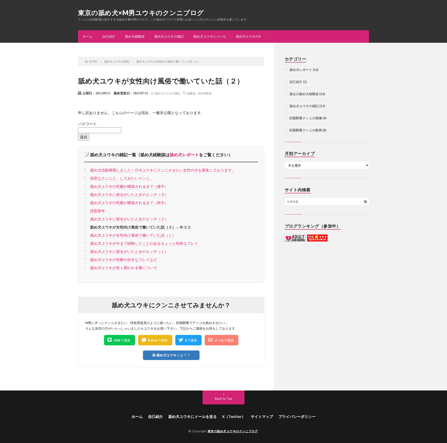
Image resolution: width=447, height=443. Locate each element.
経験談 (191, 93)
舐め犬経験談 (135, 36)
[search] (365, 201)
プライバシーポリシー (297, 416)
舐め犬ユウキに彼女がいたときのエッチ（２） (129, 219)
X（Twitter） (233, 416)
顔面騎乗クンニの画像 (305, 118)
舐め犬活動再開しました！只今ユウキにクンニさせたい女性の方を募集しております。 (162, 170)
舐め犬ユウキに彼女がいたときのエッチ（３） (129, 194)
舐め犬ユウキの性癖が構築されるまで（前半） (129, 202)
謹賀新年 (97, 210)
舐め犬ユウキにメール (209, 36)
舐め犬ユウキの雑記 (169, 36)
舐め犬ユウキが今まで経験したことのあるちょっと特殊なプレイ (144, 243)
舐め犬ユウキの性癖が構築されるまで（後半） (129, 186)
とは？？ (173, 355)
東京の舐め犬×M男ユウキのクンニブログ (141, 12)
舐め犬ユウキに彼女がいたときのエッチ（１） (129, 251)
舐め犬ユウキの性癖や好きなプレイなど (123, 259)
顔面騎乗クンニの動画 (305, 130)
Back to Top (223, 398)
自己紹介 (108, 36)
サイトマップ (262, 416)
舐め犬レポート (184, 154)
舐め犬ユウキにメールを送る (192, 416)
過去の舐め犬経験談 (304, 94)
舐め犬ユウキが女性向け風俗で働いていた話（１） (133, 235)
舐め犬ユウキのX (248, 36)
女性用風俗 (205, 93)
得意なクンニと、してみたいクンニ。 (121, 178)
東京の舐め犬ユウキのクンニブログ (233, 431)
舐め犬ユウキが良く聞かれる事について (123, 267)
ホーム (87, 36)
